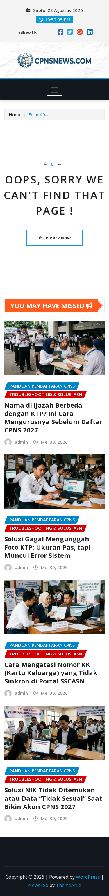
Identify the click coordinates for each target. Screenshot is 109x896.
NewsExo (38, 885)
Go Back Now (56, 238)
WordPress (88, 877)
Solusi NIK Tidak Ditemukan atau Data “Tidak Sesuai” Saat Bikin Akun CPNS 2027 (53, 798)
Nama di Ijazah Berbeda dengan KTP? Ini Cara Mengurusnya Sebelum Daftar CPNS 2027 (53, 417)
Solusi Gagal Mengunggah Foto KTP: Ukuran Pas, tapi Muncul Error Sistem (47, 546)
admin (21, 442)
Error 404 (38, 114)
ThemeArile (68, 885)
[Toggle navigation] (54, 90)
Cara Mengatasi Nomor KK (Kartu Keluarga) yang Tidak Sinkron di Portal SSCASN (50, 672)
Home (15, 114)
